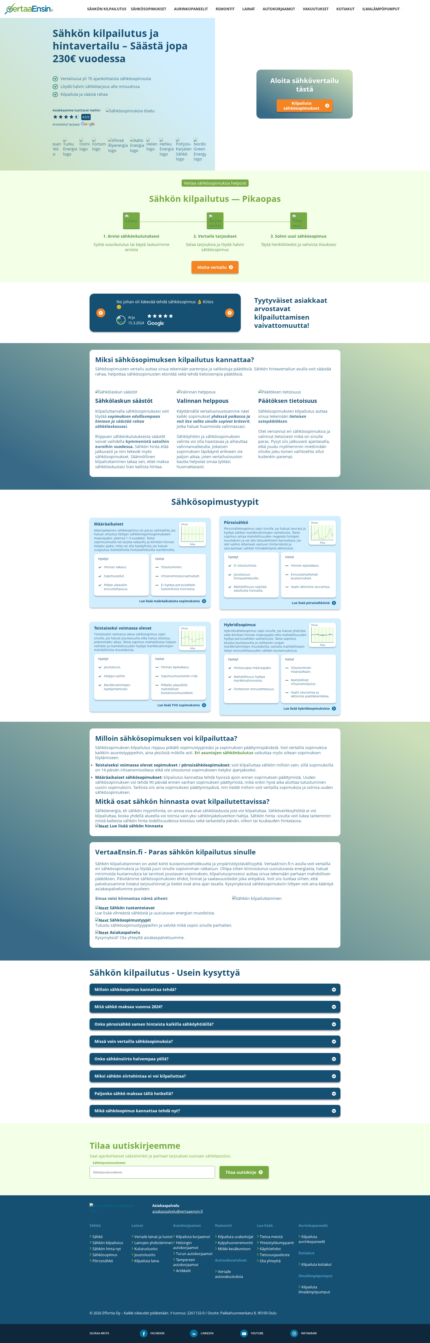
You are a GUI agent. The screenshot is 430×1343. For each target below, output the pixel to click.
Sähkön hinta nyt (106, 1248)
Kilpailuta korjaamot (193, 1236)
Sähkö (97, 1236)
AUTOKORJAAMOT (279, 8)
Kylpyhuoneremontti (235, 1242)
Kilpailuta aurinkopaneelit (312, 1239)
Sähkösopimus (104, 1254)
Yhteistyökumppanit (277, 1242)
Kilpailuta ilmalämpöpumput (314, 1289)
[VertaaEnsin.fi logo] (28, 9)
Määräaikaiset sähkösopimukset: (129, 777)
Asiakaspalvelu (124, 932)
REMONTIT (225, 8)
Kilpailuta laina (146, 1260)
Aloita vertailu (212, 267)
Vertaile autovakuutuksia (229, 1274)
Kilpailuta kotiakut (316, 1264)
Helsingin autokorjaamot (185, 1245)
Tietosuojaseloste (275, 1254)
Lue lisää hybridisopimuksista (307, 709)
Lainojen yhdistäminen (153, 1242)
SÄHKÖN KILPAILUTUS (106, 8)
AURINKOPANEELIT (191, 8)
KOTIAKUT (345, 8)
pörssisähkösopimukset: (205, 765)
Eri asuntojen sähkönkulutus (224, 752)
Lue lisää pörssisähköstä (311, 603)
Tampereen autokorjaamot (185, 1262)
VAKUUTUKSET (316, 8)
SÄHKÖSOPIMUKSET (148, 8)
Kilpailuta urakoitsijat (236, 1236)
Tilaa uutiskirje (241, 1172)
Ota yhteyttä (270, 1260)
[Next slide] (229, 312)
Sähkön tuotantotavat (132, 907)
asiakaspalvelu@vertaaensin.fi (177, 1211)
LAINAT (248, 8)
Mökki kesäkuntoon (234, 1248)
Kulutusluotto (146, 1248)
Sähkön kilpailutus (107, 1242)
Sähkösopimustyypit (130, 920)
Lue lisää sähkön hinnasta (136, 825)
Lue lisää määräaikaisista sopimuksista (169, 601)
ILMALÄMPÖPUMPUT (381, 8)
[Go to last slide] (100, 312)
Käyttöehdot (270, 1248)
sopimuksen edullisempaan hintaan (127, 419)
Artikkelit (183, 1270)
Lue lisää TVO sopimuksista (178, 705)
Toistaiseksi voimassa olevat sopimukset (136, 765)
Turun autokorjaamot (194, 1253)
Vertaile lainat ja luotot (153, 1236)
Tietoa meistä (271, 1236)
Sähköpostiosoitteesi (109, 1163)
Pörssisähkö (102, 1260)
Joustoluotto (144, 1254)
